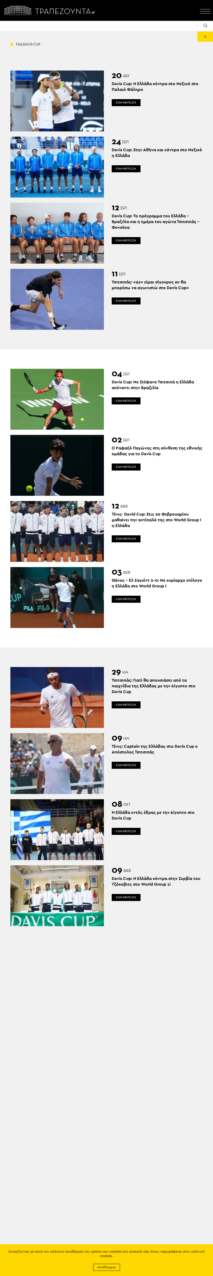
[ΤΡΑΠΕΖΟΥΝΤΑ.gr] (51, 10)
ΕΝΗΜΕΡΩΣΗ (126, 102)
